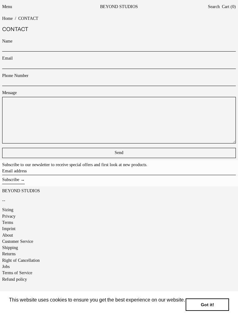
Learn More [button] (22, 308)
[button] (214, 7)
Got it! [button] (207, 304)
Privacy (8, 216)
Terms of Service (17, 272)
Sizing (7, 209)
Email (7, 58)
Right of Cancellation (21, 260)
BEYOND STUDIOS (119, 6)
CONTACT (28, 18)
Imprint (8, 228)
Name (7, 41)
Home (7, 18)
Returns (8, 254)
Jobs (6, 266)
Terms (7, 222)
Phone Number (15, 75)
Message (9, 92)
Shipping (10, 247)
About (7, 235)
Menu (7, 6)
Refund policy (14, 279)
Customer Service (17, 241)
